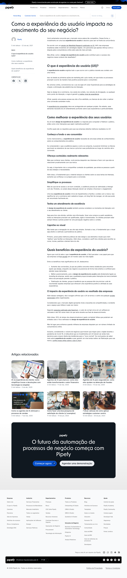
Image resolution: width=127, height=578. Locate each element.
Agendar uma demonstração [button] (77, 463)
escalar (64, 257)
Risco (47, 505)
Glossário (87, 516)
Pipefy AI (68, 536)
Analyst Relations (70, 539)
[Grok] (108, 552)
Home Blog (17, 16)
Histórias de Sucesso (91, 505)
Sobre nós (10, 502)
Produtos (43, 7)
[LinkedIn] (104, 560)
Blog (85, 502)
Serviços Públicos (31, 528)
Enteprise (68, 532)
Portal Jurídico (108, 531)
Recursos (74, 7)
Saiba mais (90, 2)
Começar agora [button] (43, 463)
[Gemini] (115, 552)
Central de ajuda (109, 502)
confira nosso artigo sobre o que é (66, 340)
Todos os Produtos (71, 502)
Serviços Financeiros (32, 502)
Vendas (48, 513)
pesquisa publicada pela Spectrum (66, 310)
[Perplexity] (111, 552)
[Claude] (119, 552)
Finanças (48, 502)
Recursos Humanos (52, 516)
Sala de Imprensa (12, 516)
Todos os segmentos (32, 513)
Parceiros (10, 513)
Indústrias (52, 7)
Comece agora (108, 513)
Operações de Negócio (53, 526)
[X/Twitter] (111, 560)
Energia (28, 524)
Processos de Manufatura (34, 505)
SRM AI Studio (69, 513)
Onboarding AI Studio (71, 505)
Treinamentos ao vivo (91, 524)
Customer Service (30, 16)
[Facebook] (108, 560)
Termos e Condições (113, 568)
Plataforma (34, 7)
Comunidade (88, 528)
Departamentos (63, 7)
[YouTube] (115, 560)
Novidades (107, 524)
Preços (106, 528)
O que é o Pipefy (12, 505)
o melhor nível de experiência (88, 94)
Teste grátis (116, 7)
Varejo (28, 516)
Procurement (49, 529)
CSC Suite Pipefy (51, 509)
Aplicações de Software (33, 520)
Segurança (107, 520)
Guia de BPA (88, 535)
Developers (87, 544)
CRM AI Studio (69, 509)
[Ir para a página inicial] (10, 7)
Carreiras (10, 509)
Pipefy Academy (109, 505)
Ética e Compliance (13, 524)
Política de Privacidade (94, 568)
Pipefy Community (109, 509)
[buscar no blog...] (101, 15)
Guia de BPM (88, 531)
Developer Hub (108, 516)
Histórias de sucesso (13, 520)
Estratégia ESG (11, 528)
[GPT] (104, 552)
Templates (87, 509)
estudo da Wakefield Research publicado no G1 (77, 45)
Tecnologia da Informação (54, 533)
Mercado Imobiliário (32, 509)
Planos (82, 7)
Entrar (108, 7)
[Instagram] (119, 560)
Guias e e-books (89, 513)
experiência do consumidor (58, 106)
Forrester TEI (88, 520)
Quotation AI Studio (71, 516)
